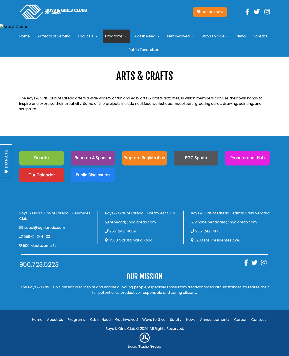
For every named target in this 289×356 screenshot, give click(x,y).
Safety (176, 319)
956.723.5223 (39, 264)
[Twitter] (257, 11)
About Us (85, 36)
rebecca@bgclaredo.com (133, 222)
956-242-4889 (123, 231)
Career (240, 319)
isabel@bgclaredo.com (44, 227)
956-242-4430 (37, 236)
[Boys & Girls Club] (53, 11)
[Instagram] (267, 11)
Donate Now (211, 11)
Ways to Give (213, 36)
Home (24, 36)
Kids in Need (144, 36)
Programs (114, 36)
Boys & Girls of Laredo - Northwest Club (140, 213)
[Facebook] (247, 11)
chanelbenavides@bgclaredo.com (226, 222)
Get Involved (178, 36)
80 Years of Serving (53, 36)
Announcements (215, 319)
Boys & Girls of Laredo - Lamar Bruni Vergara (230, 213)
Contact (260, 36)
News (241, 36)
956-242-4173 (207, 231)
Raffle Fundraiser (143, 49)
